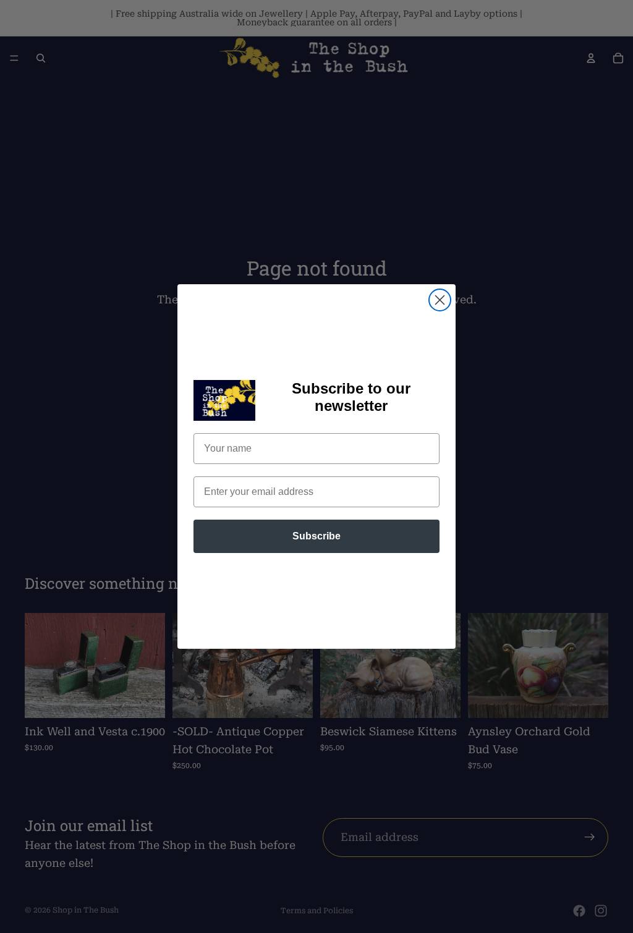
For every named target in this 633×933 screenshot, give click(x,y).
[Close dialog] (440, 300)
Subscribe (316, 536)
